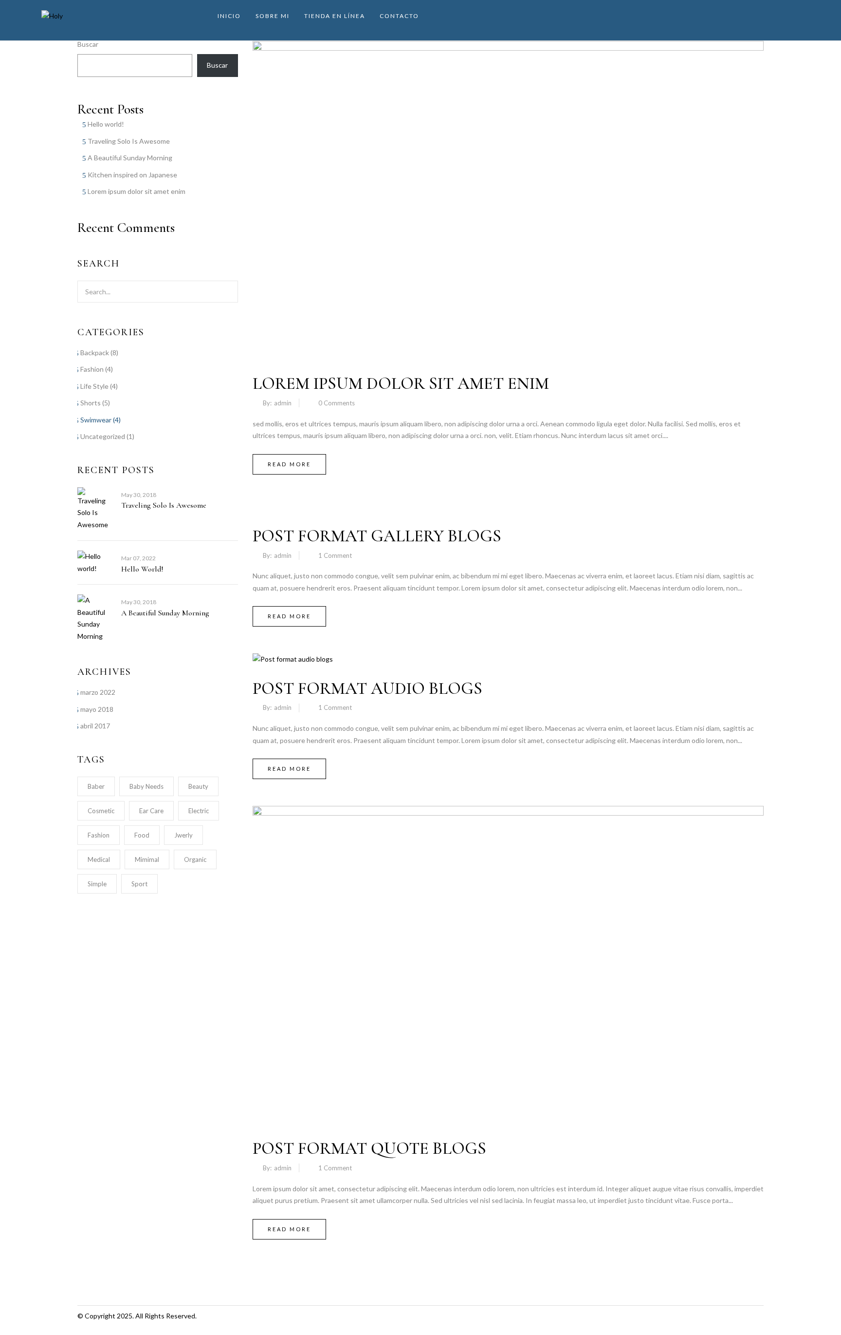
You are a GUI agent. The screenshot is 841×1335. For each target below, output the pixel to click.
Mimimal (147, 859)
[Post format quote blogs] (508, 811)
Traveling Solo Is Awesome (129, 141)
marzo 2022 (97, 692)
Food (141, 835)
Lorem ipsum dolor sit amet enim (136, 191)
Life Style (94, 386)
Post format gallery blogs (377, 536)
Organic (195, 859)
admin (283, 403)
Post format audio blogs (367, 688)
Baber (96, 786)
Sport (139, 884)
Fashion (92, 369)
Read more (289, 464)
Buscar (87, 44)
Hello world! (106, 124)
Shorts (90, 403)
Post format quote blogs (369, 1148)
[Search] (225, 292)
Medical (99, 859)
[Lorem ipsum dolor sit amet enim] (508, 46)
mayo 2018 (96, 709)
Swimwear (95, 420)
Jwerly (183, 835)
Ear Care (151, 811)
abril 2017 (95, 726)
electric (198, 811)
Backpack (94, 352)
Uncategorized (102, 436)
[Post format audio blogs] (293, 659)
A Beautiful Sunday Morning (130, 157)
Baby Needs (146, 786)
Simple (97, 884)
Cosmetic (101, 811)
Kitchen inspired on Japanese (132, 175)
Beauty (198, 786)
